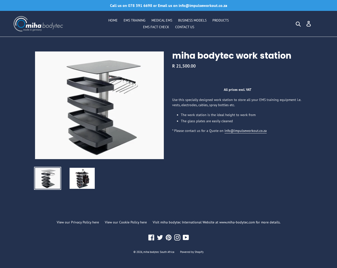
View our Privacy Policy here (78, 222)
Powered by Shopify (192, 252)
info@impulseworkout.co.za (246, 130)
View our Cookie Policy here (126, 222)
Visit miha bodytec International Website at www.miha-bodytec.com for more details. (217, 222)
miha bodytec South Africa (158, 252)
